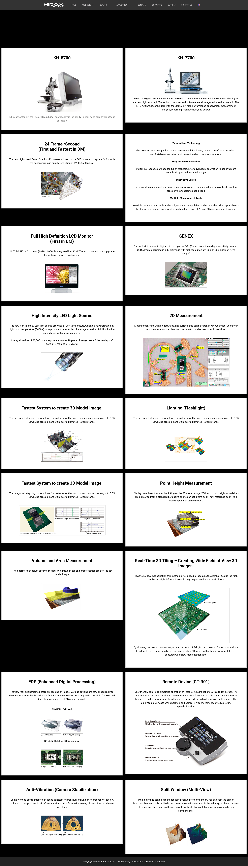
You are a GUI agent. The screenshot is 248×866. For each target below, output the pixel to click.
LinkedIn (149, 861)
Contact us (137, 861)
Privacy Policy (123, 861)
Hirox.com (160, 861)
